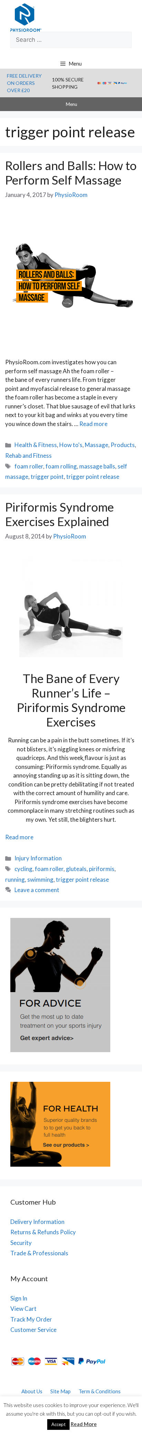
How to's (70, 444)
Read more (93, 423)
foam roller (28, 466)
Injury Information (38, 858)
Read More (84, 1424)
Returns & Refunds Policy (43, 1232)
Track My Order (31, 1319)
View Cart (23, 1308)
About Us (31, 1391)
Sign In (18, 1298)
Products (123, 444)
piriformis (101, 868)
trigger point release (92, 476)
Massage (96, 444)
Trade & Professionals (39, 1253)
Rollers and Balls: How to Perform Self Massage (70, 172)
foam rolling (61, 466)
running (15, 879)
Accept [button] (58, 1424)
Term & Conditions (100, 1391)
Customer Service (33, 1329)
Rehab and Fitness (28, 455)
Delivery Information (37, 1221)
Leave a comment (36, 889)
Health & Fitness (35, 444)
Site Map (60, 1391)
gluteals (76, 868)
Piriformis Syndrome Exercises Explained (59, 514)
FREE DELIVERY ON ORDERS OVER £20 (24, 83)
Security (21, 1242)
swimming (40, 879)
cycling (23, 868)
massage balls (97, 466)
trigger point (47, 476)
